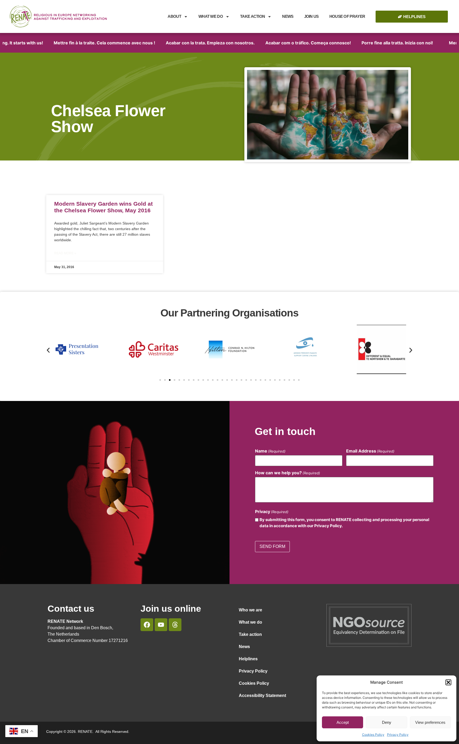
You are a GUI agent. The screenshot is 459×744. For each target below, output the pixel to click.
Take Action (252, 16)
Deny (386, 722)
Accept (343, 722)
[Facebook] (147, 624)
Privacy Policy (398, 735)
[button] (448, 682)
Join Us (311, 16)
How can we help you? (287, 473)
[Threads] (175, 624)
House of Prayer (347, 16)
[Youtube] (161, 624)
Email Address (370, 451)
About (174, 16)
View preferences (430, 722)
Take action (250, 634)
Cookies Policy (373, 735)
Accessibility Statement (262, 695)
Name (270, 451)
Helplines (248, 659)
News (287, 16)
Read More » (65, 253)
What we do (210, 16)
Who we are (250, 610)
